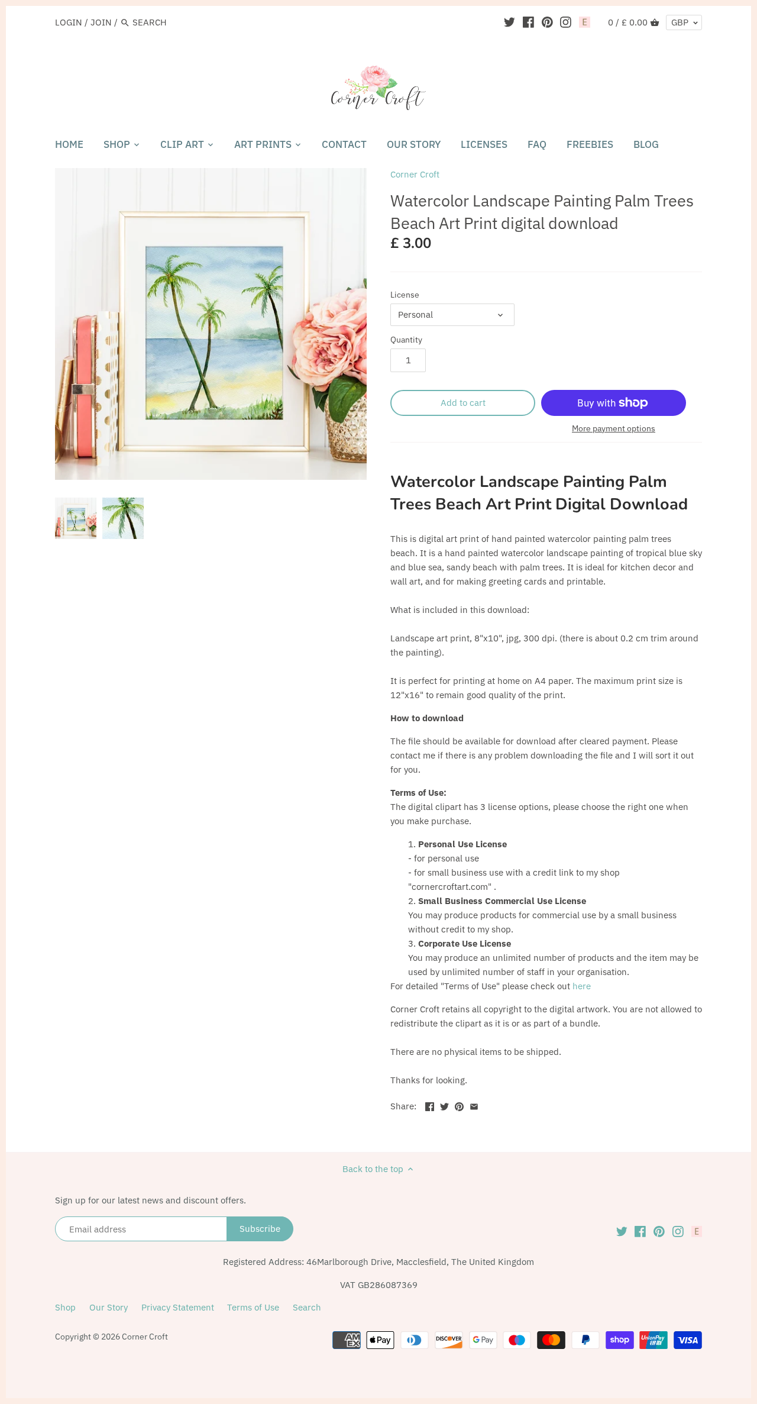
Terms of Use (253, 1307)
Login (68, 22)
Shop (65, 1307)
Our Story (108, 1307)
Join (101, 22)
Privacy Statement (177, 1307)
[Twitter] (509, 22)
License (404, 294)
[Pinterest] (547, 22)
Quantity (406, 339)
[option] (75, 518)
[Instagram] (565, 22)
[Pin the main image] (459, 1105)
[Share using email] (474, 1105)
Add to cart (463, 402)
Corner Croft (414, 174)
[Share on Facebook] (429, 1105)
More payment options (613, 428)
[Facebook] (528, 22)
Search (307, 1307)
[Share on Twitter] (444, 1105)
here (581, 986)
